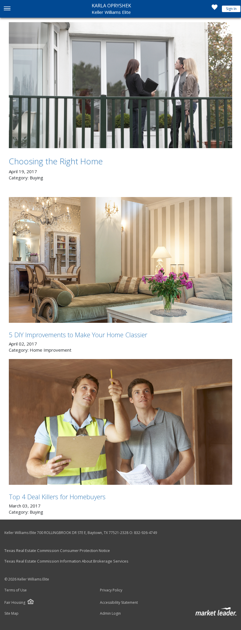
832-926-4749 (145, 532)
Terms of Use (15, 590)
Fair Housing (14, 602)
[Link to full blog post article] (120, 85)
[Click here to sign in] (214, 9)
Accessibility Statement (119, 602)
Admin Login (110, 613)
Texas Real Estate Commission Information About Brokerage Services (66, 561)
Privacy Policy (111, 590)
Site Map (11, 613)
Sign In (231, 8)
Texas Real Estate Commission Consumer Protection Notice (57, 550)
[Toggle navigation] (7, 9)
